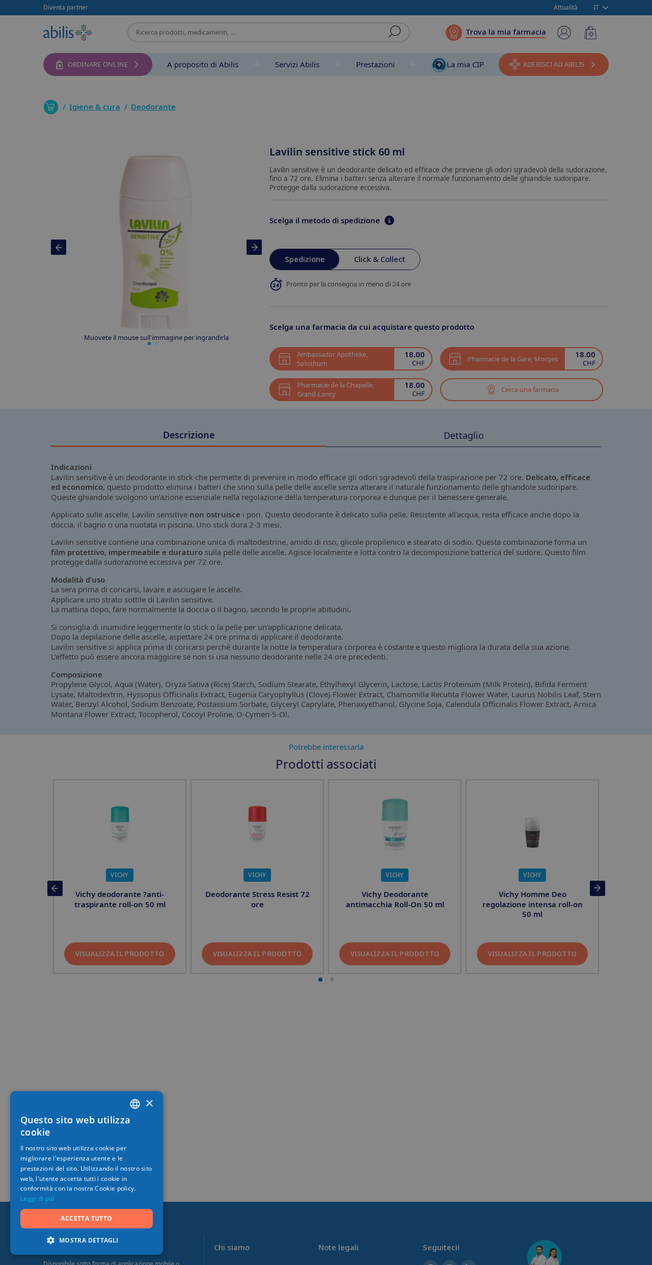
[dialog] (326, 632)
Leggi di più (37, 1198)
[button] (86, 1240)
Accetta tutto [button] (86, 1218)
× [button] (149, 1104)
